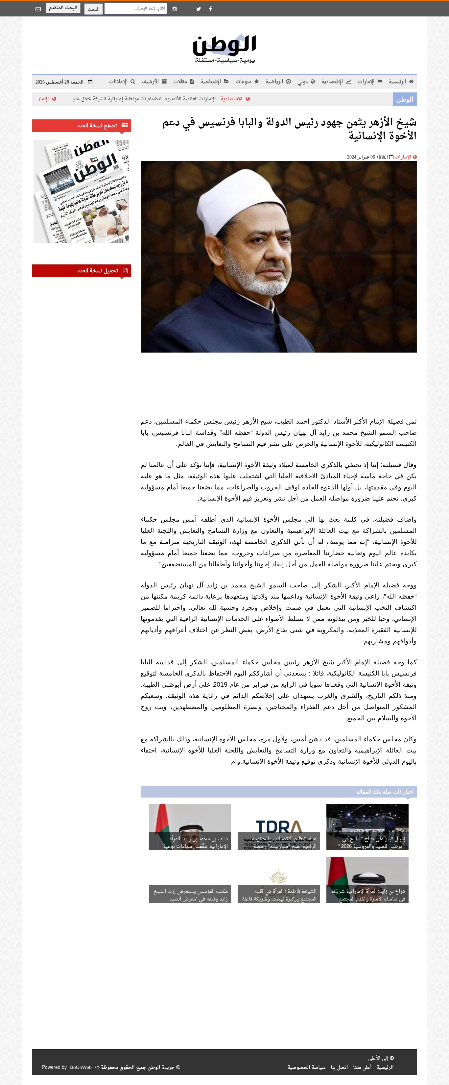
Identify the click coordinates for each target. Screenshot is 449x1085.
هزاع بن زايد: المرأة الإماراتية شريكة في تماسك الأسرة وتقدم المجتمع (368, 895)
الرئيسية (398, 82)
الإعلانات (119, 82)
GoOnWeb (81, 1067)
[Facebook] (210, 8)
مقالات (180, 82)
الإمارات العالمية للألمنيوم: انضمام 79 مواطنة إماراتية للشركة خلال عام (177, 99)
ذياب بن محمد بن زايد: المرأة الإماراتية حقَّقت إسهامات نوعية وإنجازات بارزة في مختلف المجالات (191, 846)
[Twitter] (198, 8)
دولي (303, 82)
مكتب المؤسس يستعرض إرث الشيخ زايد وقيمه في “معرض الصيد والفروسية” (191, 899)
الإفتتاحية (211, 82)
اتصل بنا (339, 1067)
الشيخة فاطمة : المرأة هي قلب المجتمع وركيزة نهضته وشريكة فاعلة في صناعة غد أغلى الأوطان (279, 899)
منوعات (244, 82)
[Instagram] (175, 8)
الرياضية (275, 82)
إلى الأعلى (379, 1058)
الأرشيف (151, 82)
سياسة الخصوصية (307, 1067)
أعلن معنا (362, 1067)
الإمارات (367, 82)
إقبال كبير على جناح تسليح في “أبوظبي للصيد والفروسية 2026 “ (371, 842)
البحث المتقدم (63, 8)
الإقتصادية (332, 82)
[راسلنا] (38, 8)
